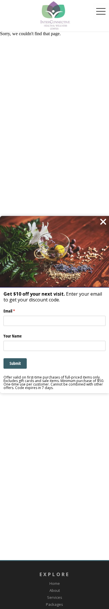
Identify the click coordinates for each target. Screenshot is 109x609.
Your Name (12, 336)
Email (15, 311)
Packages (54, 604)
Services (54, 597)
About (54, 590)
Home (54, 583)
